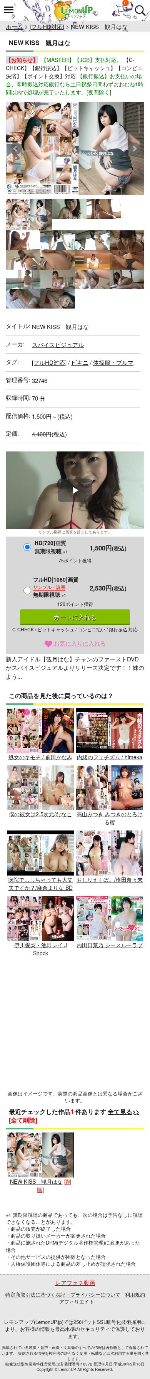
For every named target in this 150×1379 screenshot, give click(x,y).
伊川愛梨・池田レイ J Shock (40, 949)
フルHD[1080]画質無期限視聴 (55, 586)
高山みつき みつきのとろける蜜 (110, 818)
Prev (16, 149)
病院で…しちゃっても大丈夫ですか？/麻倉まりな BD (40, 883)
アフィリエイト (76, 1301)
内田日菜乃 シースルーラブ (110, 945)
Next (134, 149)
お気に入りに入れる (79, 643)
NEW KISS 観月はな (36, 1181)
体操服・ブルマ (113, 362)
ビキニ (79, 362)
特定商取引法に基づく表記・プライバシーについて (62, 1294)
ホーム (14, 26)
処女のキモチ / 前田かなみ (40, 757)
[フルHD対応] (47, 26)
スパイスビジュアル (58, 345)
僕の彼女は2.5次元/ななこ (40, 814)
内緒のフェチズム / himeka (109, 757)
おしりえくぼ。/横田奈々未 (110, 879)
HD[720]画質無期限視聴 (51, 547)
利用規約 (135, 1294)
